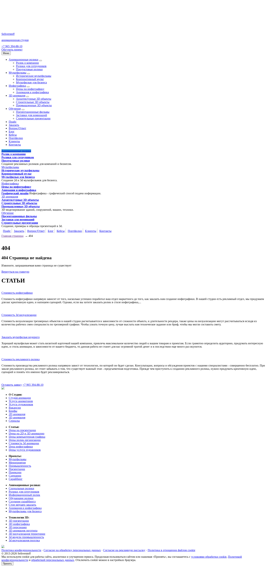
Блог (12, 131)
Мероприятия (17, 462)
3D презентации (19, 520)
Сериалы (14, 420)
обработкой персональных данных (52, 560)
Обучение (15, 108)
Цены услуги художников (25, 449)
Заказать (14, 125)
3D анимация (17, 95)
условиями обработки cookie (208, 556)
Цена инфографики (21, 446)
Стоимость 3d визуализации (19, 314)
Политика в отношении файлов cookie (171, 550)
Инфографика (17, 85)
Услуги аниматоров (21, 401)
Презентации (17, 469)
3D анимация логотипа (23, 530)
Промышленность (20, 465)
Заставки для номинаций (31, 115)
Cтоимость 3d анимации (24, 443)
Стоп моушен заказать (22, 504)
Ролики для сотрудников (31, 66)
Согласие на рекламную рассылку (124, 550)
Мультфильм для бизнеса (31, 82)
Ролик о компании (27, 62)
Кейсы (13, 134)
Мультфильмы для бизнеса (25, 511)
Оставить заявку (11, 384)
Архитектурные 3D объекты (33, 98)
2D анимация (17, 414)
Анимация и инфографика (32, 92)
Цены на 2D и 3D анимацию (26, 433)
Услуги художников (21, 404)
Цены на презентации (22, 430)
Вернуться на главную (15, 271)
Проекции (15, 472)
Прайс (13, 121)
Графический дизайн (15, 193)
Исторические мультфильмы (33, 75)
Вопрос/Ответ (17, 128)
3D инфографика (19, 524)
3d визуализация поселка (24, 540)
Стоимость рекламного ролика (20, 359)
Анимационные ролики (23, 59)
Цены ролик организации (25, 440)
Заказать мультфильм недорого (20, 337)
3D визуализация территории (27, 533)
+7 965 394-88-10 (11, 46)
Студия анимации (20, 397)
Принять (7, 563)
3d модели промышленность (26, 537)
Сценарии (15, 475)
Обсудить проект (12, 49)
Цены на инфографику (30, 89)
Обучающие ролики (21, 498)
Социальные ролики (21, 488)
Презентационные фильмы (32, 111)
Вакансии (15, 407)
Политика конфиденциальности (21, 550)
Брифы (13, 410)
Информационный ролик (24, 494)
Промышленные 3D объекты (34, 105)
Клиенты (14, 141)
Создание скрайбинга (22, 501)
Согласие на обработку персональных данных (72, 550)
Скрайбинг (16, 478)
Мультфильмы (17, 72)
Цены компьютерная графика (27, 436)
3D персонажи (18, 527)
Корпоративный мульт (30, 79)
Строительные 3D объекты (32, 102)
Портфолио (16, 138)
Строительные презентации (33, 118)
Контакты (15, 144)
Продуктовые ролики (29, 69)
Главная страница (12, 235)
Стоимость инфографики (17, 292)
